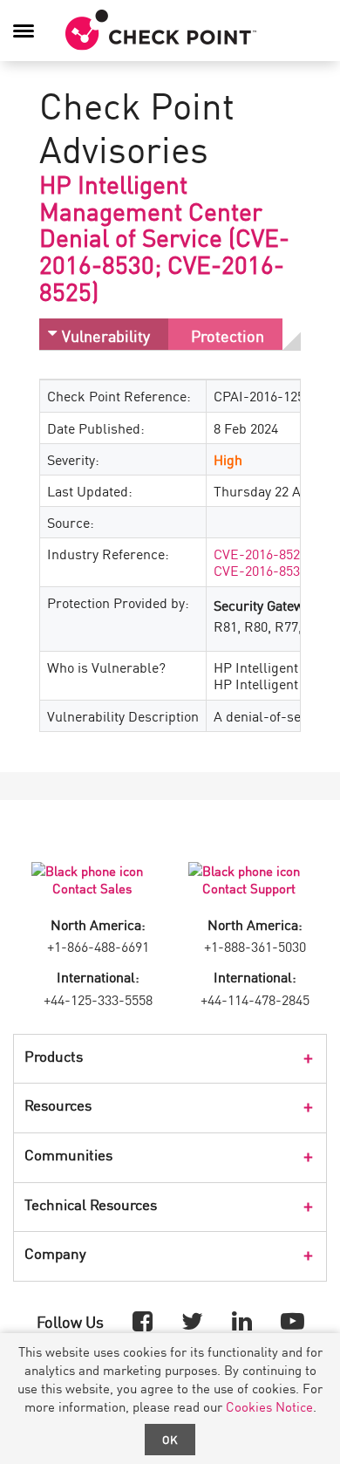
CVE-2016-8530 (260, 569)
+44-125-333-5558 (98, 999)
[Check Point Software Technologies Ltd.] (161, 30)
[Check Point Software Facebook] (143, 1319)
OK (170, 1439)
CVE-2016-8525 (260, 553)
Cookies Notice (269, 1406)
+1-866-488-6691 (98, 945)
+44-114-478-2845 (255, 999)
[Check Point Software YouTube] (292, 1319)
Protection (227, 335)
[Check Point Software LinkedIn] (242, 1319)
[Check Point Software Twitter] (192, 1319)
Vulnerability (106, 335)
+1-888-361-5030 (255, 945)
